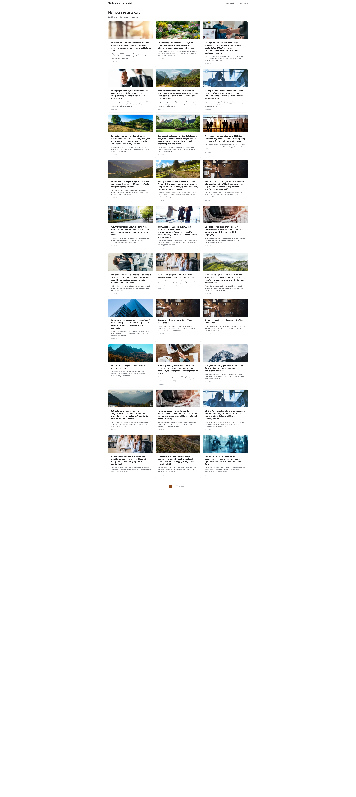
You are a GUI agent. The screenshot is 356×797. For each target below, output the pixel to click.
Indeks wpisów (230, 3)
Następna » (182, 486)
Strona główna (242, 3)
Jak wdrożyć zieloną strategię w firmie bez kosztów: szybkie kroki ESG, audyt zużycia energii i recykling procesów (130, 184)
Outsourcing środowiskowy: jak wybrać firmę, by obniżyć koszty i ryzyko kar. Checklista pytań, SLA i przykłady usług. (176, 45)
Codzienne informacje (120, 3)
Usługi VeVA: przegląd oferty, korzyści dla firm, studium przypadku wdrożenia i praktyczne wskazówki (224, 368)
